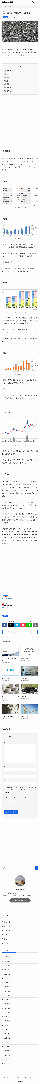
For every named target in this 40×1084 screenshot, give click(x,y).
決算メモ (7, 922)
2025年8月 (7, 974)
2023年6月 (7, 1046)
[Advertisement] (20, 121)
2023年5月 (7, 1051)
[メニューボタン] (37, 2)
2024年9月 (7, 991)
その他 (6, 943)
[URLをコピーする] (35, 625)
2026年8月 (7, 957)
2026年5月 (7, 965)
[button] (4, 625)
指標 (8, 74)
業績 (8, 77)
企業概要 (9, 71)
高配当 (5, 17)
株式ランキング (6, 608)
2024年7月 (7, 999)
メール (6, 773)
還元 (8, 84)
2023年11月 (7, 1025)
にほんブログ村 (7, 599)
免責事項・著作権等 (22, 1078)
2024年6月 (7, 1004)
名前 (6, 766)
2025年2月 (7, 982)
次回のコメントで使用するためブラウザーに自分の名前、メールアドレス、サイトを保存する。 (21, 788)
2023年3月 (7, 1059)
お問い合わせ (32, 1078)
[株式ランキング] (7, 605)
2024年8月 (7, 995)
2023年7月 (7, 1042)
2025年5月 (7, 978)
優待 (5, 935)
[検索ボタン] (33, 2)
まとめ (8, 91)
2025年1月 (7, 987)
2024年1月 (7, 1021)
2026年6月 (7, 961)
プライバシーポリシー (10, 1078)
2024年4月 (7, 1012)
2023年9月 (7, 1034)
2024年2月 (7, 1016)
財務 (8, 81)
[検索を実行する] (36, 868)
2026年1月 (7, 970)
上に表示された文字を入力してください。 (16, 797)
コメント (7, 742)
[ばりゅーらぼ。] (7, 2)
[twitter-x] (20, 907)
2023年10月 (7, 1029)
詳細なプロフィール (20, 900)
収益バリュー (8, 926)
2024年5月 (7, 1008)
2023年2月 (7, 1063)
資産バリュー (8, 930)
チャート (9, 87)
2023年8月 (7, 1038)
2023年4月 (7, 1055)
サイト (6, 780)
